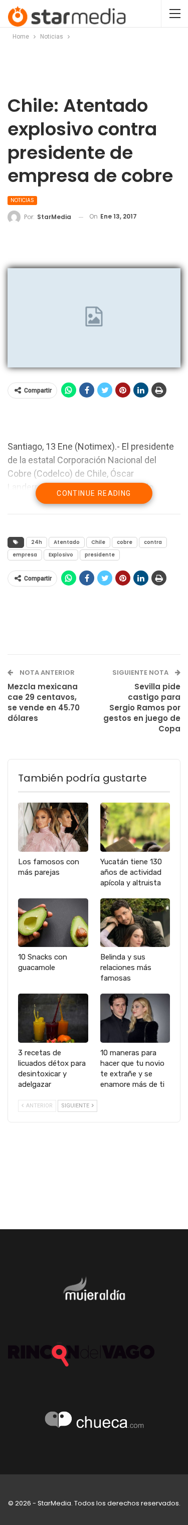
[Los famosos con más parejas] (53, 827)
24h (36, 542)
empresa (25, 554)
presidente (100, 554)
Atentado (67, 542)
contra (153, 542)
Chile (98, 542)
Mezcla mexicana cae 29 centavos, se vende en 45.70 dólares (44, 702)
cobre (124, 542)
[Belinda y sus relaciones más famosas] (135, 922)
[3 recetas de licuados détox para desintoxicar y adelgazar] (53, 1018)
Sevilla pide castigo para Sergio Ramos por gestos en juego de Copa (141, 707)
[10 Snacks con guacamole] (53, 922)
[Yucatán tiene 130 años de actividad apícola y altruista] (135, 827)
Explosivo (61, 554)
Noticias (22, 200)
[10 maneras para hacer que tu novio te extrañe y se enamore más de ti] (135, 1018)
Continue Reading (94, 493)
